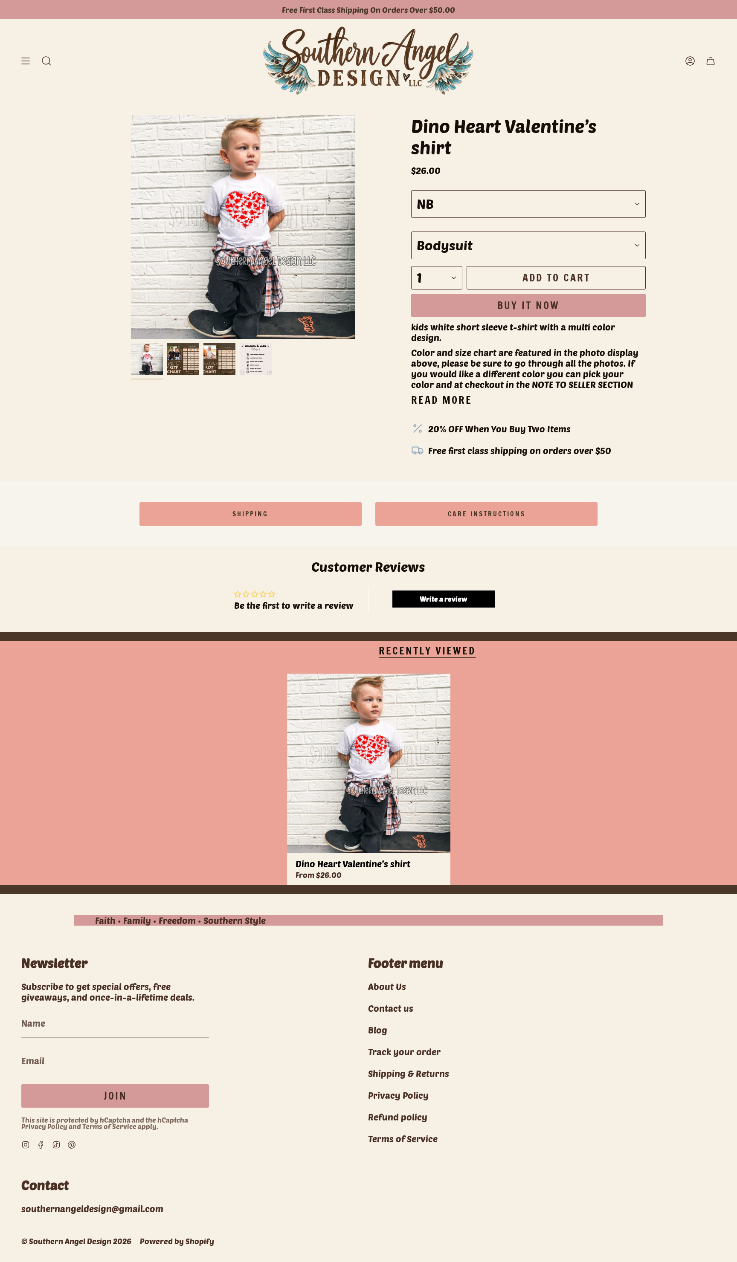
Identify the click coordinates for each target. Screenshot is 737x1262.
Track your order (404, 1051)
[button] (46, 60)
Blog (377, 1030)
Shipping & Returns (408, 1073)
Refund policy (397, 1116)
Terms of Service (109, 1126)
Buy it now (528, 305)
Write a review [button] (443, 599)
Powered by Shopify (177, 1241)
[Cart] (710, 60)
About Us (387, 986)
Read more (441, 399)
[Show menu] (25, 60)
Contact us (390, 1008)
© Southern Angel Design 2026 (76, 1241)
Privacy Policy (44, 1126)
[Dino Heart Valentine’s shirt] (368, 763)
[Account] (690, 60)
